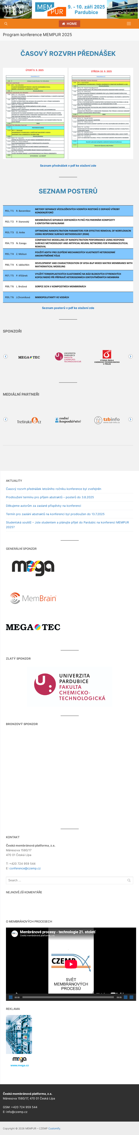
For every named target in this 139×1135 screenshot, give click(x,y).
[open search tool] (6, 23)
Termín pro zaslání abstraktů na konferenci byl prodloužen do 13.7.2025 (55, 514)
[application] (71, 964)
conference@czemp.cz (25, 868)
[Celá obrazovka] (131, 997)
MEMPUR (14, 7)
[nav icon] (129, 24)
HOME (71, 24)
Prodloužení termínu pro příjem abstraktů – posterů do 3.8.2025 (50, 497)
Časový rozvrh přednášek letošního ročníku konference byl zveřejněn (53, 489)
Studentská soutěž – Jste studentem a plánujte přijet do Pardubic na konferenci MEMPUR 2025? (67, 525)
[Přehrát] (10, 997)
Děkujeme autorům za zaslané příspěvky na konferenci (43, 505)
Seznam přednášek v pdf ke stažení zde (68, 165)
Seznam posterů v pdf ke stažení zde (68, 308)
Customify (54, 1128)
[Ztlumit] (125, 997)
